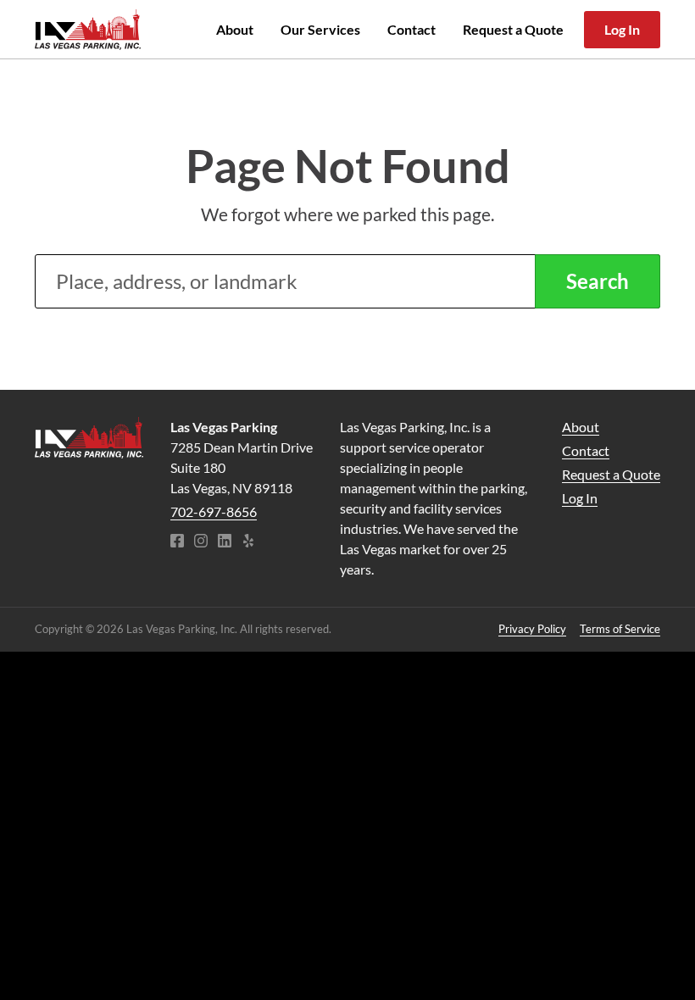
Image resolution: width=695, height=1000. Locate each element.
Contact (411, 29)
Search (597, 281)
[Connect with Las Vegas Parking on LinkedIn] (224, 542)
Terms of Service (620, 629)
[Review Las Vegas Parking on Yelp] (248, 542)
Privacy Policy (532, 629)
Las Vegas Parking (88, 29)
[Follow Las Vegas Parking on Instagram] (201, 542)
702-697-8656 (213, 511)
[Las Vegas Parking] (89, 437)
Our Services (320, 29)
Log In (622, 29)
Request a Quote (513, 29)
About (234, 29)
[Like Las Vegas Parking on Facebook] (177, 542)
